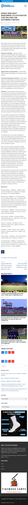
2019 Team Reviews (6, 24)
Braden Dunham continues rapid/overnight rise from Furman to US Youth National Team (14, 389)
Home (2, 463)
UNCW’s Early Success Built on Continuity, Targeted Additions (13, 374)
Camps (2, 466)
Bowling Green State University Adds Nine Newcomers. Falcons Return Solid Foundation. (13, 319)
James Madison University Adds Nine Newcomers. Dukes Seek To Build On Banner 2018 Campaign (13, 342)
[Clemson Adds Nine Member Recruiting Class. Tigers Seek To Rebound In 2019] (14, 283)
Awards (2, 469)
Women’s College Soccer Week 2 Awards (11, 381)
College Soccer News (7, 22)
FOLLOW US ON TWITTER (8, 1)
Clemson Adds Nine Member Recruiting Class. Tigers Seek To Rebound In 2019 (12, 294)
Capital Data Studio (10, 502)
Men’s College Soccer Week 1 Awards (10, 378)
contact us (6, 457)
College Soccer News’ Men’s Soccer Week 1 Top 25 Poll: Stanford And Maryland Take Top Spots (13, 385)
